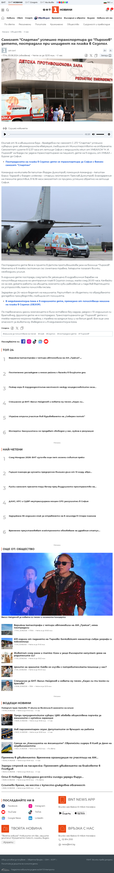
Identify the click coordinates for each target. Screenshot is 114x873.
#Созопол (50, 334)
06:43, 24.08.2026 (9, 772)
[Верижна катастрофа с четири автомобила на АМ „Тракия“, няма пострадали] (7, 629)
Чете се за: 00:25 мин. (25, 772)
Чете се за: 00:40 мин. (25, 780)
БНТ (3, 2)
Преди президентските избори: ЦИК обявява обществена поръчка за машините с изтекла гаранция (57, 716)
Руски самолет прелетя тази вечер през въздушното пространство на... (52, 486)
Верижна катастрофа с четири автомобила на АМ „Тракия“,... (45, 357)
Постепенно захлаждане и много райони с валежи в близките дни (47, 372)
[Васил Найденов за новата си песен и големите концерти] (57, 584)
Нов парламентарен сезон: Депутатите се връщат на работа (54, 729)
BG (109, 2)
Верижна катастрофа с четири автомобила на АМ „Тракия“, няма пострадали (56, 626)
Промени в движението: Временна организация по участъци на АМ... (49, 757)
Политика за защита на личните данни (19, 864)
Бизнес (91, 18)
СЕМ (47, 860)
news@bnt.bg (68, 844)
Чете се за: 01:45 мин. (25, 711)
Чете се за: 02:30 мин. (25, 788)
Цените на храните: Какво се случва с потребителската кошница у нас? (60, 667)
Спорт (29, 18)
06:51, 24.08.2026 (21, 749)
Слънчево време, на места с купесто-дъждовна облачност (43, 785)
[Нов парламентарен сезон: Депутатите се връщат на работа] (7, 733)
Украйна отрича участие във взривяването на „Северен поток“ (47, 416)
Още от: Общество (18, 549)
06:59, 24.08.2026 (9, 780)
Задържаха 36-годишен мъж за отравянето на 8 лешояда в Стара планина (52, 516)
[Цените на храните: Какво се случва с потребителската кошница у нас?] (7, 671)
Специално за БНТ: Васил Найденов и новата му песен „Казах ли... (46, 401)
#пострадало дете (66, 334)
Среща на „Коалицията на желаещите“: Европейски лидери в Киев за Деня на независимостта (63, 744)
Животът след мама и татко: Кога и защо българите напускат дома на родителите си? (60, 654)
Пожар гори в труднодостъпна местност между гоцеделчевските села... (52, 387)
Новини (11, 18)
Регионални (25, 24)
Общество (73, 24)
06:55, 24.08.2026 (9, 788)
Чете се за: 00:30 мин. (25, 760)
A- (111, 50)
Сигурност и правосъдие (96, 24)
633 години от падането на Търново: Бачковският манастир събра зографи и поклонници (63, 640)
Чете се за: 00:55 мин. (38, 721)
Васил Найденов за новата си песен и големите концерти (33, 617)
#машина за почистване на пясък (19, 334)
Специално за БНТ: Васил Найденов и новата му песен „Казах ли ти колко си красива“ (61, 682)
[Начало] (3, 18)
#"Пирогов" (84, 334)
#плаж (41, 334)
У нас (26, 32)
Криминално (56, 24)
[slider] (45, 134)
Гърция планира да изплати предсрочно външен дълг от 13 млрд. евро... (50, 472)
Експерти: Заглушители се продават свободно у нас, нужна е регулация (51, 431)
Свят (20, 18)
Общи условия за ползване (13, 860)
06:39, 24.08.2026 (21, 721)
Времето (57, 18)
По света (9, 24)
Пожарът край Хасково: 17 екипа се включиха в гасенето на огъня (37, 708)
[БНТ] (4, 51)
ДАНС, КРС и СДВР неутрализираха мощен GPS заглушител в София (48, 501)
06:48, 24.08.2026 (9, 760)
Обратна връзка (35, 860)
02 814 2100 (67, 839)
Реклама (57, 443)
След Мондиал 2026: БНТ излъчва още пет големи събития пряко (47, 457)
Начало (5, 32)
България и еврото (74, 18)
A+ (105, 50)
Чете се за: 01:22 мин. (37, 749)
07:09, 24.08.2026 (9, 711)
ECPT (53, 860)
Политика (40, 24)
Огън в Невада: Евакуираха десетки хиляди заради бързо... (42, 776)
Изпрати (8, 842)
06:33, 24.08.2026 (21, 732)
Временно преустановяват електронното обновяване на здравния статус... (54, 530)
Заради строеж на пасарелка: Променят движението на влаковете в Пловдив (50, 767)
